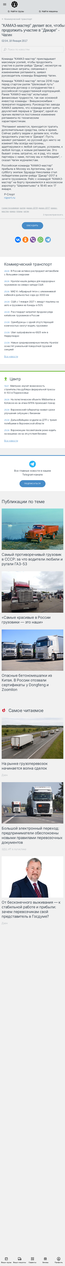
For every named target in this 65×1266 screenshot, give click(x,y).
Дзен (5, 775)
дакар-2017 (44, 208)
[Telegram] (48, 240)
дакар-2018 (32, 208)
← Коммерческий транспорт (17, 19)
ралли (23, 208)
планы (19, 211)
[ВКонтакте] (18, 240)
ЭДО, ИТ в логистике (14, 849)
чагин (26, 211)
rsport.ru (9, 197)
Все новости (11, 356)
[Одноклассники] (25, 240)
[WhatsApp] (40, 240)
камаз (13, 211)
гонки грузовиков (10, 208)
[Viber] (33, 240)
